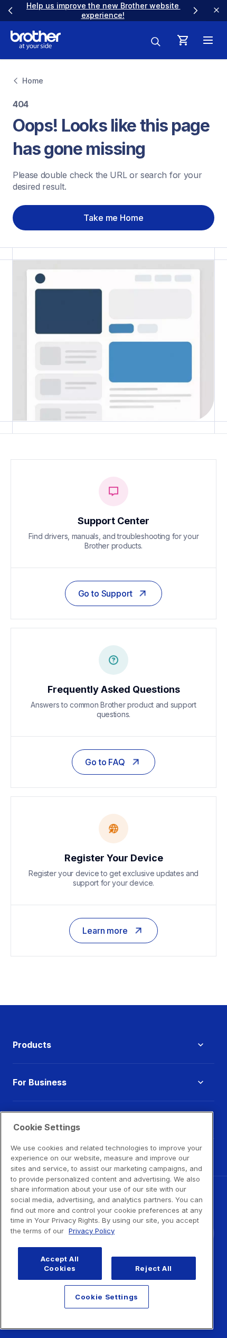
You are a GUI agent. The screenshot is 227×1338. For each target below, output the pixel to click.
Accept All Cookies (60, 1263)
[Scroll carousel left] (10, 10)
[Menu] (208, 40)
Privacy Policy (92, 1230)
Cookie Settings (106, 1297)
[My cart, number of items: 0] (182, 40)
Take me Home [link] (113, 217)
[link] (114, 593)
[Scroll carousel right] (195, 10)
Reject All (154, 1268)
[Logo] (36, 40)
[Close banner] (216, 10)
